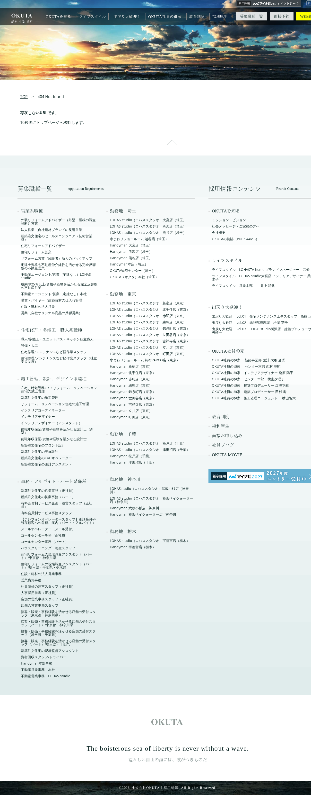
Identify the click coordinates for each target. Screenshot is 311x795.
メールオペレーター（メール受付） (48, 529)
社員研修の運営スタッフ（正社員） (48, 586)
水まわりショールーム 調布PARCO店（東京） (145, 360)
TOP (24, 96)
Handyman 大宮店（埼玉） (131, 245)
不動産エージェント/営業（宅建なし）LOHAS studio (56, 276)
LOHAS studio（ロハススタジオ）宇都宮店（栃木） (150, 540)
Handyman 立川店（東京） (131, 410)
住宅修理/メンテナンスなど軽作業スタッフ (54, 351)
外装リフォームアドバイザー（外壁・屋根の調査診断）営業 (58, 222)
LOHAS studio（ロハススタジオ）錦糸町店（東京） (150, 328)
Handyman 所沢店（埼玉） (131, 251)
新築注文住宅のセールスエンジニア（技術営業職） (56, 238)
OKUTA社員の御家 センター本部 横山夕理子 (248, 379)
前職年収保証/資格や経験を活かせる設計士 (54, 439)
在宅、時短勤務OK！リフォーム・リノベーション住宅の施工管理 (59, 389)
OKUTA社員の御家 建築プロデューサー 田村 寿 (249, 391)
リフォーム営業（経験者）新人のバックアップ (56, 258)
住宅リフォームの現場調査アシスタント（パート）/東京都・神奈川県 (56, 556)
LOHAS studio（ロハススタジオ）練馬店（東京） (148, 322)
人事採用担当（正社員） (39, 592)
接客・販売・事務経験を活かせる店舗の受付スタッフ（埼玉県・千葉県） (58, 633)
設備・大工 (29, 345)
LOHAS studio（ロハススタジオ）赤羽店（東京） (148, 315)
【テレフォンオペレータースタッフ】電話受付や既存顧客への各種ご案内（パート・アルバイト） (58, 521)
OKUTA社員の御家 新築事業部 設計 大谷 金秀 (248, 360)
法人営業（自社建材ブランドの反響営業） (53, 229)
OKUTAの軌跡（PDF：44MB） (235, 239)
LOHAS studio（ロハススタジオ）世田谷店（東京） (150, 334)
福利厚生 (220, 17)
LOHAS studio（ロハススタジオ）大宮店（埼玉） (148, 220)
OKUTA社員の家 (228, 351)
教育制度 (197, 17)
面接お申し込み (227, 435)
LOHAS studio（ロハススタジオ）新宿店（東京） (148, 303)
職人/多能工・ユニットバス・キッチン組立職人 (57, 339)
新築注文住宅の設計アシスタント (46, 464)
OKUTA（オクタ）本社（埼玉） (134, 276)
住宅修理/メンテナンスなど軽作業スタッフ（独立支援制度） (59, 360)
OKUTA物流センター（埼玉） (132, 270)
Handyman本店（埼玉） (129, 264)
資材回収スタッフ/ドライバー (43, 657)
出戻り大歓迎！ (127, 17)
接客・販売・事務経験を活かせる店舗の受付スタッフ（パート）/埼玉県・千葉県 (58, 643)
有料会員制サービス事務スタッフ (46, 513)
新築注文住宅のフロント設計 (43, 445)
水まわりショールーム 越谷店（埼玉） (139, 239)
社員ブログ (223, 445)
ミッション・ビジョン (229, 220)
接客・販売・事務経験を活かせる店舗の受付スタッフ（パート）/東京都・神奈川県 (58, 623)
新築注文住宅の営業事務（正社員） (48, 490)
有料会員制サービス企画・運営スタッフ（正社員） (56, 505)
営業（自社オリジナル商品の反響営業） (51, 313)
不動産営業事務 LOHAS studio (45, 676)
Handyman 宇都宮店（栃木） (133, 547)
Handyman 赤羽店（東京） (131, 379)
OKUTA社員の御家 (164, 17)
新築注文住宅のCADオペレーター (46, 458)
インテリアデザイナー (38, 416)
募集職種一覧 (251, 16)
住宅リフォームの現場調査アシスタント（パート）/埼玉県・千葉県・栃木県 (56, 566)
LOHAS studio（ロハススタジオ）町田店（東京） (148, 353)
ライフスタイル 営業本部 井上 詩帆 (243, 285)
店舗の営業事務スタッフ (39, 605)
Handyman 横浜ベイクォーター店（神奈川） (145, 514)
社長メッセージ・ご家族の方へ (235, 226)
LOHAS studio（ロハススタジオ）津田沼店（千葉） (150, 449)
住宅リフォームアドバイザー (43, 245)
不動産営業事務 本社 (38, 669)
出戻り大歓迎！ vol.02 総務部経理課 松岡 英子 (250, 322)
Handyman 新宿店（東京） (131, 366)
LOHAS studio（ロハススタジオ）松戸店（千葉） (148, 443)
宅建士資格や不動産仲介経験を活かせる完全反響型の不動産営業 (58, 266)
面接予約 (281, 16)
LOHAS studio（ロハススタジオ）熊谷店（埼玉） (148, 232)
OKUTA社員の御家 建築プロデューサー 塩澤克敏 (250, 385)
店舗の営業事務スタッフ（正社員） (48, 599)
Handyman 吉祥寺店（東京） (133, 404)
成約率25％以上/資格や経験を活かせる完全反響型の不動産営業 (59, 286)
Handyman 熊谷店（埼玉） (131, 258)
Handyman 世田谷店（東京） (133, 398)
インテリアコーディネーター (43, 410)
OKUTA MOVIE (227, 454)
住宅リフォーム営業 (36, 252)
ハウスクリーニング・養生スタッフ (48, 548)
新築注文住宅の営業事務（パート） (48, 496)
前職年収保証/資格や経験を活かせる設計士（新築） (57, 431)
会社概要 (218, 232)
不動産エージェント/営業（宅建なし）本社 (54, 294)
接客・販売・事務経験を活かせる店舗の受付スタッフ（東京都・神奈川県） (58, 613)
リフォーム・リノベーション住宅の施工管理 (55, 404)
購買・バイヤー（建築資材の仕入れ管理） (53, 300)
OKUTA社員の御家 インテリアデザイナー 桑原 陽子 (252, 372)
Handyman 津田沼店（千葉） (133, 462)
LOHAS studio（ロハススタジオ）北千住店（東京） (150, 309)
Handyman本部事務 (36, 663)
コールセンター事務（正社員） (45, 535)
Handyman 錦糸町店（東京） (133, 391)
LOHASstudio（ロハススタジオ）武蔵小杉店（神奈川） (149, 490)
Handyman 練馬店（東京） (131, 385)
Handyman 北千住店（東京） (133, 372)
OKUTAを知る (58, 17)
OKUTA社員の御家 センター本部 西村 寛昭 (246, 366)
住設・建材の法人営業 (38, 306)
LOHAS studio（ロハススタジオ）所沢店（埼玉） (148, 226)
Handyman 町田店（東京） (131, 417)
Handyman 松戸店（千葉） (131, 456)
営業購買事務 (31, 580)
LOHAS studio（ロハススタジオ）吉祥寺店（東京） (150, 341)
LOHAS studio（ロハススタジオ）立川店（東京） (148, 347)
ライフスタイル (92, 17)
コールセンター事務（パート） (45, 541)
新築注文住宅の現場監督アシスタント (50, 650)
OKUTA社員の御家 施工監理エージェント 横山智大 (254, 398)
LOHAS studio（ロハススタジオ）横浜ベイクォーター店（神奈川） (151, 500)
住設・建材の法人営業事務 (41, 573)
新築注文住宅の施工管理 (39, 397)
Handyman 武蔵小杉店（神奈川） (136, 508)
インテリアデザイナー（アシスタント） (51, 422)
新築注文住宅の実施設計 (39, 451)
